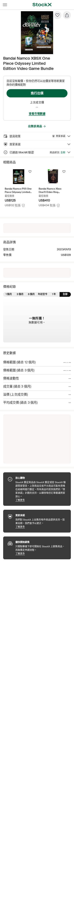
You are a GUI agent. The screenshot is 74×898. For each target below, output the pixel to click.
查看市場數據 (37, 113)
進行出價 (37, 93)
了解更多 (41, 500)
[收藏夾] (57, 15)
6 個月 (31, 294)
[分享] (67, 15)
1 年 (54, 294)
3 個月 (20, 294)
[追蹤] (30, 172)
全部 (65, 294)
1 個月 (9, 294)
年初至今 (42, 294)
